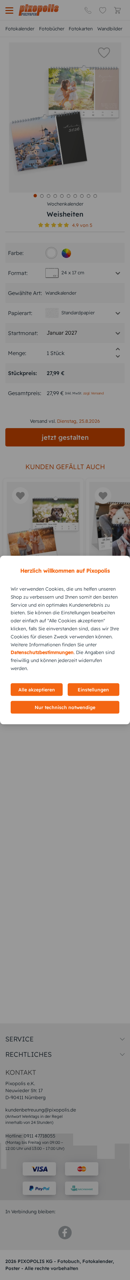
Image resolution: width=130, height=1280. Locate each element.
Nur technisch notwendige (65, 707)
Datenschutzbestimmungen (42, 652)
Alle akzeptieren (36, 689)
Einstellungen (93, 689)
